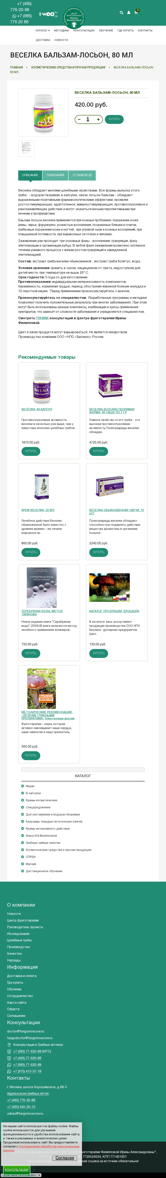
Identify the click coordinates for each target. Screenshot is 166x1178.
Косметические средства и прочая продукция (58, 850)
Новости (61, 40)
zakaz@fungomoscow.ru (25, 1113)
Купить (114, 119)
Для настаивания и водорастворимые (53, 814)
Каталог (42, 31)
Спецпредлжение (38, 807)
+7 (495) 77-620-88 (27, 1058)
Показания (55, 175)
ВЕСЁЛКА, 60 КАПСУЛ (36, 409)
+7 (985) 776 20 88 (21, 19)
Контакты (145, 31)
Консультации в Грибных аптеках (38, 1045)
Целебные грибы (19, 940)
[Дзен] (52, 14)
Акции (30, 786)
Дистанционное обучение (44, 871)
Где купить (126, 31)
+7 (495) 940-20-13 (21, 1107)
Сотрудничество (20, 996)
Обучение (106, 31)
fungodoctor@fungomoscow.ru (29, 1038)
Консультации (84, 31)
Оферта (13, 1009)
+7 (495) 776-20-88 (21, 1100)
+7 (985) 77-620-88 (27, 1051)
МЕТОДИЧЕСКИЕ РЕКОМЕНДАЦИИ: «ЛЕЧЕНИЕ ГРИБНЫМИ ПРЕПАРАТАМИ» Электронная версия (47, 715)
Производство (18, 947)
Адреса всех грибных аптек (28, 1093)
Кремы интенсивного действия (48, 829)
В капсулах (33, 793)
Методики (61, 31)
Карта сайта (16, 1002)
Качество (14, 953)
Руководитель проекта (25, 927)
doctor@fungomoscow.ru (25, 1031)
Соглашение (16, 1016)
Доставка (43, 40)
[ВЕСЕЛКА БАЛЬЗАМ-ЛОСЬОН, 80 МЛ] (43, 112)
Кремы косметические (41, 800)
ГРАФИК (42, 318)
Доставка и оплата (21, 976)
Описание (30, 175)
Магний (31, 864)
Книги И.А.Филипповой (41, 836)
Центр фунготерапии (23, 920)
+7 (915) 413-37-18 (27, 1071)
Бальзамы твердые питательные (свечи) (54, 821)
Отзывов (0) (82, 175)
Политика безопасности (21, 1175)
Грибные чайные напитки (43, 843)
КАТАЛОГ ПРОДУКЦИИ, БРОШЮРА (114, 611)
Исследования (18, 934)
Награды (14, 960)
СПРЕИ (30, 857)
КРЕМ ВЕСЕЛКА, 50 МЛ (37, 510)
